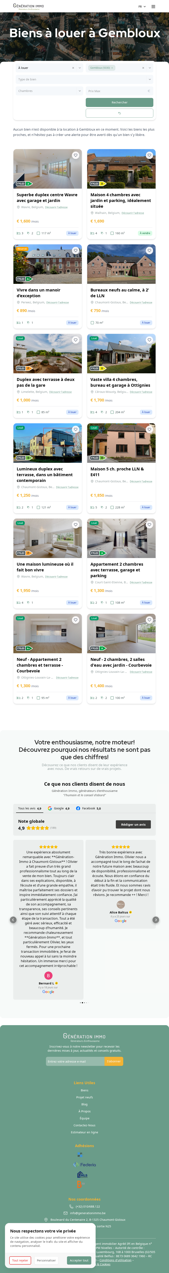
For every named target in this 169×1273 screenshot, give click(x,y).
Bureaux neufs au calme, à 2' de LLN (119, 292)
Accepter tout (79, 1260)
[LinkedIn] (92, 1200)
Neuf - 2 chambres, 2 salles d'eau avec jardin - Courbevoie (121, 662)
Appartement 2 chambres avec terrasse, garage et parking (116, 569)
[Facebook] (77, 1200)
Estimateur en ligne (84, 1099)
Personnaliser (46, 1260)
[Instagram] (84, 1200)
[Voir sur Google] (60, 904)
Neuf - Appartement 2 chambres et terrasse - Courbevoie (40, 665)
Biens (84, 1057)
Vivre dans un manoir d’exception (38, 292)
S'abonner (114, 1028)
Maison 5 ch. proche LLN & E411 (117, 471)
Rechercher (120, 102)
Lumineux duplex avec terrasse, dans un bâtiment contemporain (45, 474)
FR (140, 6)
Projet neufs (84, 1064)
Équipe (84, 1085)
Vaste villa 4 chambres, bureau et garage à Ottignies (120, 382)
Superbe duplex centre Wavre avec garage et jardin (47, 197)
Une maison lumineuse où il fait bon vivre (45, 567)
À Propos (85, 1078)
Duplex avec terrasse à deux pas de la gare (46, 382)
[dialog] (50, 1245)
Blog (84, 1071)
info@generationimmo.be (72, 1211)
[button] (112, 68)
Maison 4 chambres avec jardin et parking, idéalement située (120, 200)
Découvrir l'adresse (56, 207)
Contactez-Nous (84, 1092)
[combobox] (18, 68)
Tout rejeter (20, 1260)
